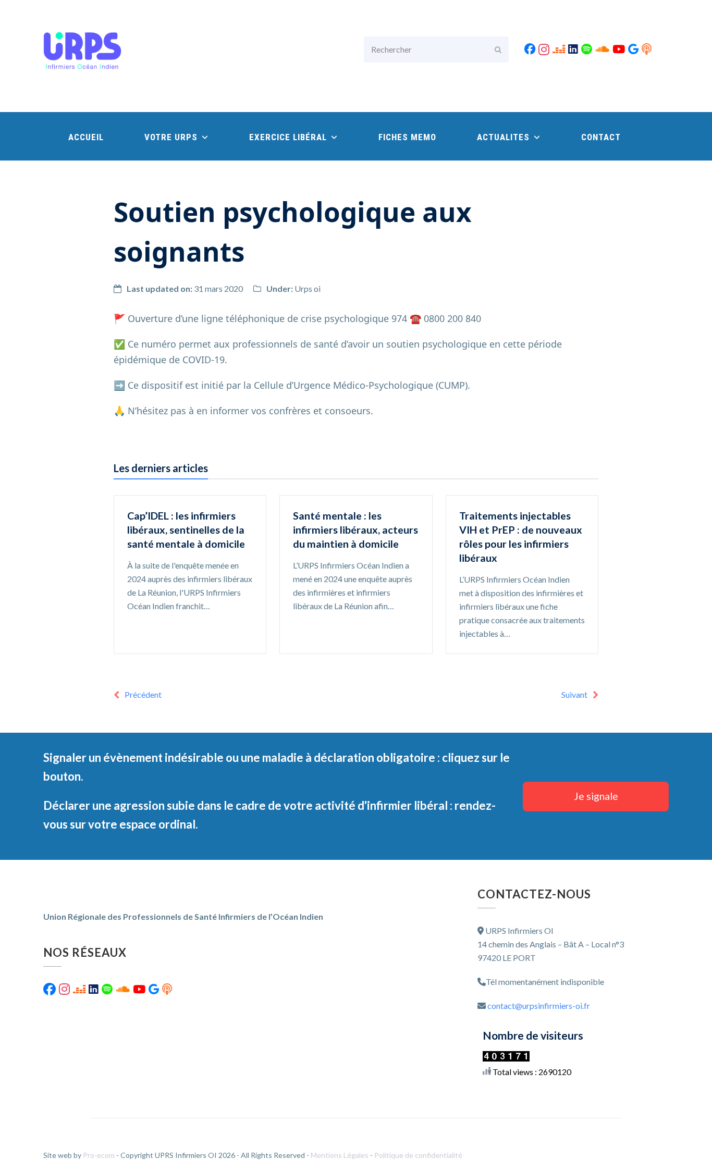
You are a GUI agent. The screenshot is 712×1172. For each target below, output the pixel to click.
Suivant (574, 694)
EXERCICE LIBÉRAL (289, 137)
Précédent (143, 694)
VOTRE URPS (172, 137)
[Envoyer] (498, 49)
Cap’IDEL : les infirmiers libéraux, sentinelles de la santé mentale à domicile (186, 530)
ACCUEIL (86, 137)
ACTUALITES (504, 137)
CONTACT (601, 137)
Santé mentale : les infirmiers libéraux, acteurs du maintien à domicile (355, 530)
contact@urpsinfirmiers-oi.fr (538, 1005)
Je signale (596, 796)
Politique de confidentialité (418, 1155)
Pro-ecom (99, 1155)
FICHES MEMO (407, 137)
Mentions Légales (340, 1155)
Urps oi (307, 288)
